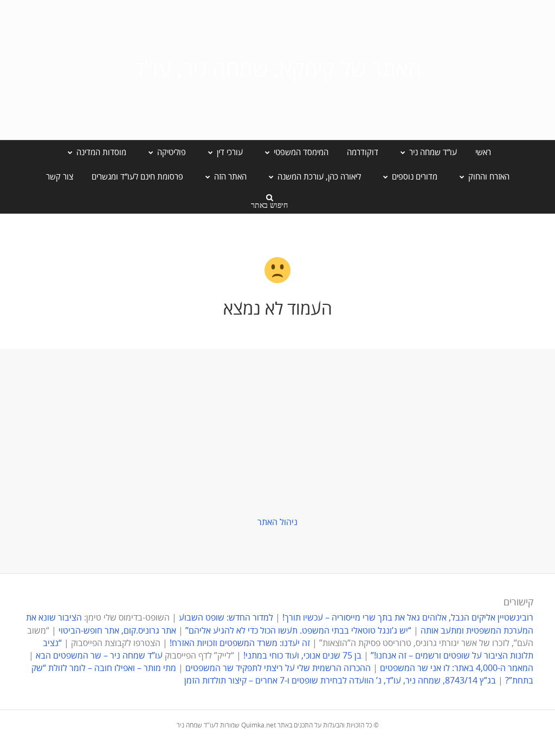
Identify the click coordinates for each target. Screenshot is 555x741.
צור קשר (59, 177)
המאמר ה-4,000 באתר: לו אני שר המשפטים (456, 668)
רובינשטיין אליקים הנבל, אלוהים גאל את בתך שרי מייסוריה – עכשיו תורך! (406, 617)
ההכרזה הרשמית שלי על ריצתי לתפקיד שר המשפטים (278, 668)
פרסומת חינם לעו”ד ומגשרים (137, 177)
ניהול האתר (277, 522)
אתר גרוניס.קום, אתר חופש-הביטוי (117, 630)
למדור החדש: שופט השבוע (226, 617)
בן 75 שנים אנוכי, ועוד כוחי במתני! (302, 655)
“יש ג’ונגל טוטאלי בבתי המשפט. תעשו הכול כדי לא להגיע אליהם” (298, 630)
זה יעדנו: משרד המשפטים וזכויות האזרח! (240, 643)
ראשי (483, 152)
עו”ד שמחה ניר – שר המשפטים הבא (99, 655)
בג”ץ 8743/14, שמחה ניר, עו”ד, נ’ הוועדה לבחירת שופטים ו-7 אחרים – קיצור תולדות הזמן (340, 680)
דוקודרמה (362, 152)
